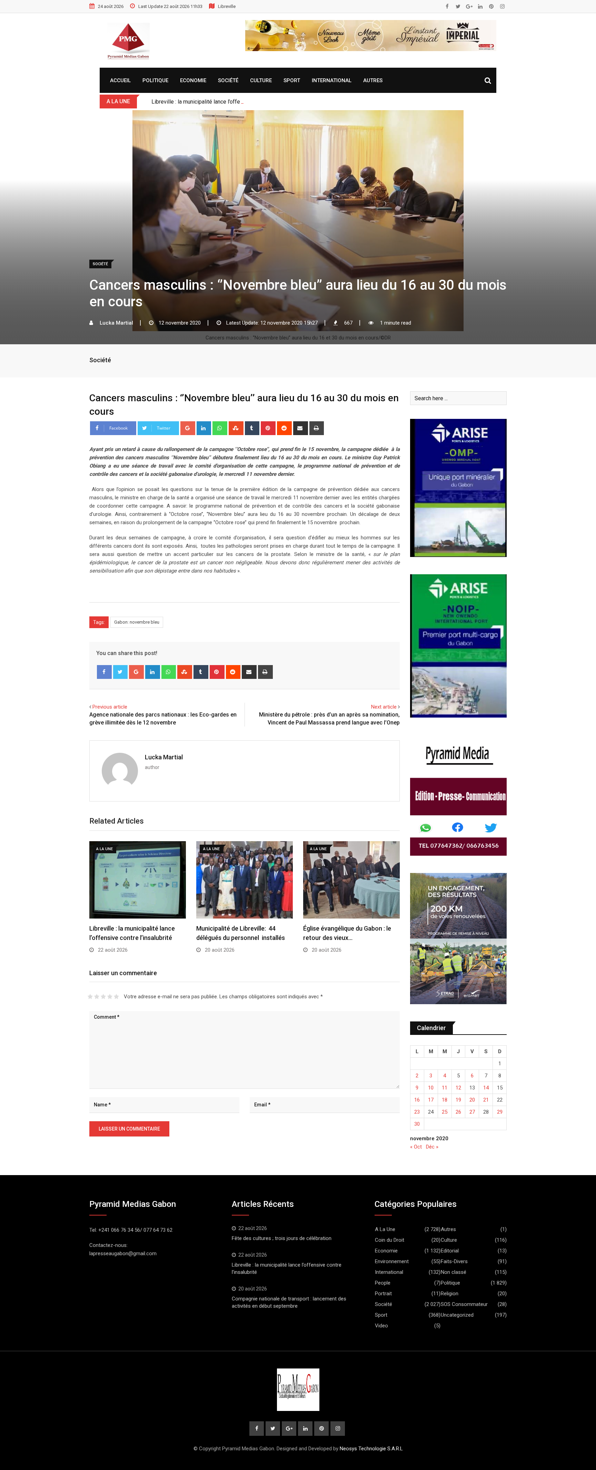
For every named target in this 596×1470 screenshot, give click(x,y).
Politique (155, 80)
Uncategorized (457, 1315)
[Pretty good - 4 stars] (110, 996)
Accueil (120, 80)
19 (458, 1100)
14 (486, 1088)
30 (417, 1124)
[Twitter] (120, 672)
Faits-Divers (454, 1261)
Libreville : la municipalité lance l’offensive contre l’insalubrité (225, 101)
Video (381, 1326)
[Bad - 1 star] (90, 996)
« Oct (416, 1147)
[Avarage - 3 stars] (103, 996)
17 (431, 1100)
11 (444, 1088)
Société (228, 80)
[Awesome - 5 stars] (116, 996)
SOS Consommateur (464, 1304)
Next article (384, 707)
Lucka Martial (164, 757)
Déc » (432, 1147)
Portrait (383, 1293)
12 (458, 1088)
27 (472, 1112)
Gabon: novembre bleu (136, 622)
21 (486, 1100)
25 (444, 1112)
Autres (373, 80)
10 (431, 1088)
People (382, 1283)
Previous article (109, 707)
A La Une (385, 1229)
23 (417, 1112)
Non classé (453, 1272)
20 (472, 1100)
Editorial (450, 1251)
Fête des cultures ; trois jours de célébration (281, 1238)
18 (444, 1100)
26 (458, 1112)
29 (500, 1112)
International (331, 80)
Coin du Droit (389, 1240)
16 (417, 1100)
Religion (449, 1293)
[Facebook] (104, 672)
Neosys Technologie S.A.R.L (371, 1448)
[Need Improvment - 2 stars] (96, 996)
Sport (292, 80)
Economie (193, 80)
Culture (261, 80)
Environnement (392, 1261)
